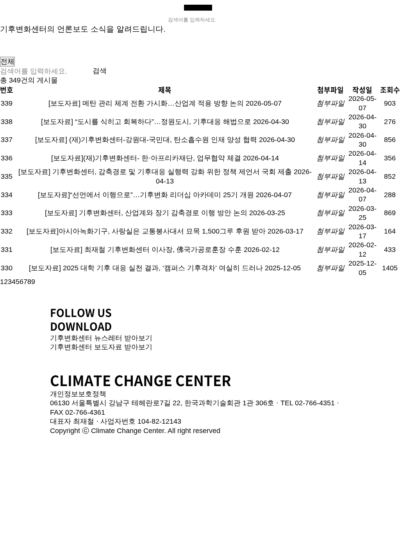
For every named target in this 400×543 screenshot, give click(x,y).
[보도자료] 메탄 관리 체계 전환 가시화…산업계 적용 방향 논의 (146, 103)
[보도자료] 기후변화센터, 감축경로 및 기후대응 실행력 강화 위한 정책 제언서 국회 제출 (155, 172)
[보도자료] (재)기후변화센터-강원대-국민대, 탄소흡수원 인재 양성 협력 (146, 140)
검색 (100, 71)
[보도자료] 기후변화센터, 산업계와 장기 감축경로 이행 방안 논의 (146, 213)
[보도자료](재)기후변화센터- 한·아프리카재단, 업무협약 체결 (146, 158)
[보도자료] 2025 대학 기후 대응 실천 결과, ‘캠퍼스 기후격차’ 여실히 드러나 (146, 268)
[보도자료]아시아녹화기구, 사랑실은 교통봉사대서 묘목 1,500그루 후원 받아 (146, 231)
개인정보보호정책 (78, 394)
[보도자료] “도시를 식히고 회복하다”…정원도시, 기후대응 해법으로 (146, 122)
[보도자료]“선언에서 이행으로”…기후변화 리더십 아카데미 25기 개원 (146, 195)
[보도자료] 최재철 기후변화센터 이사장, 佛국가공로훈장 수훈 (146, 250)
